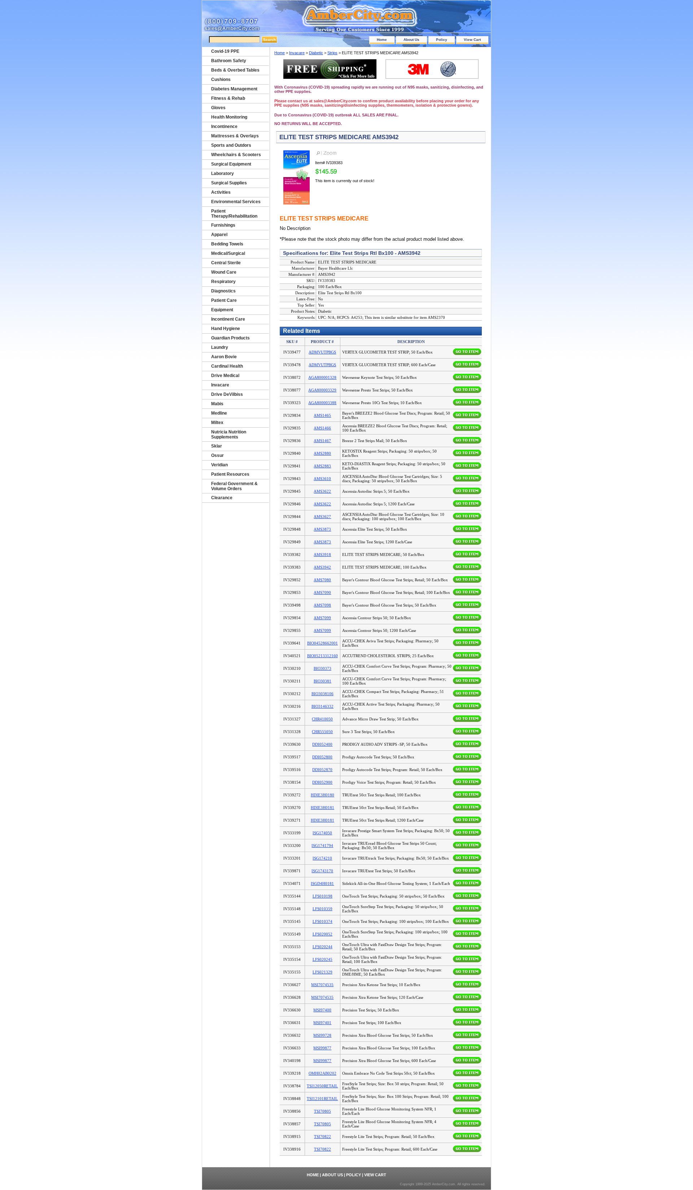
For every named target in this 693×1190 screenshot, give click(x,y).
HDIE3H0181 (322, 807)
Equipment (222, 309)
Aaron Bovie (224, 356)
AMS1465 (322, 415)
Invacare (297, 53)
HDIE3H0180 (322, 795)
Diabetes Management (234, 88)
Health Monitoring (229, 117)
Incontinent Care (228, 319)
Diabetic (316, 53)
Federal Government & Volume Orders (234, 486)
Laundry (219, 347)
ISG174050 (322, 833)
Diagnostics (223, 291)
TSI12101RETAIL (322, 1098)
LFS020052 (322, 934)
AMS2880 (322, 453)
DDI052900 (322, 782)
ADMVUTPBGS (322, 352)
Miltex (217, 422)
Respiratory (223, 281)
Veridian (219, 464)
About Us (411, 40)
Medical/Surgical (228, 253)
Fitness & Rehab (228, 98)
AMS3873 (322, 529)
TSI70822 (322, 1136)
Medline (219, 413)
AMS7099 (322, 618)
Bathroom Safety (228, 60)
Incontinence (224, 126)
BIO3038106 (322, 694)
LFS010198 (322, 896)
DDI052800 (322, 757)
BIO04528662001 (322, 643)
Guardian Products (230, 338)
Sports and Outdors (231, 145)
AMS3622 (322, 491)
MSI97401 (322, 1022)
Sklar (216, 446)
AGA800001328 (322, 377)
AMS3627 (322, 516)
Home (382, 40)
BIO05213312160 (322, 656)
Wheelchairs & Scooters (236, 154)
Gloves (218, 107)
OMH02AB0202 (322, 1073)
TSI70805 (322, 1111)
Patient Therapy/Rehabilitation (234, 214)
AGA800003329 (322, 390)
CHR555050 (322, 731)
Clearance (221, 497)
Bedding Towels (227, 244)
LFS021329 (322, 972)
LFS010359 (322, 909)
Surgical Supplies (229, 182)
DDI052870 (322, 769)
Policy (441, 40)
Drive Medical (225, 375)
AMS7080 (322, 580)
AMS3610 (322, 478)
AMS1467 (322, 440)
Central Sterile (226, 262)
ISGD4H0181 (322, 883)
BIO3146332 (322, 706)
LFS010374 (322, 921)
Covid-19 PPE (225, 51)
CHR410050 (322, 719)
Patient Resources (230, 474)
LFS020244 (322, 947)
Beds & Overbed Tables (235, 70)
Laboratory (222, 173)
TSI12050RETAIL (322, 1086)
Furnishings (223, 225)
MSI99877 (322, 1048)
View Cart (472, 40)
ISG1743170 (322, 871)
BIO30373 (322, 668)
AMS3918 (322, 554)
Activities (221, 192)
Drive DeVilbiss (227, 394)
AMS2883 (322, 466)
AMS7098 (322, 605)
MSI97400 (322, 1010)
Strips (332, 53)
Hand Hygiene (225, 328)
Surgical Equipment (231, 164)
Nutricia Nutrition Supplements (228, 434)
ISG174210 (322, 858)
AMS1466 (322, 428)
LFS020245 (322, 959)
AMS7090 (322, 592)
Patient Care (224, 300)
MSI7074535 (322, 985)
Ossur (217, 455)
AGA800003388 (322, 403)
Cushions (221, 79)
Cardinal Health (227, 366)
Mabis (217, 403)
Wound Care (223, 272)
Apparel (219, 234)
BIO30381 (322, 681)
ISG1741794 (322, 845)
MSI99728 (322, 1035)
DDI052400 (322, 744)
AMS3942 (322, 567)
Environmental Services (236, 201)
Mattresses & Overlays (235, 135)
